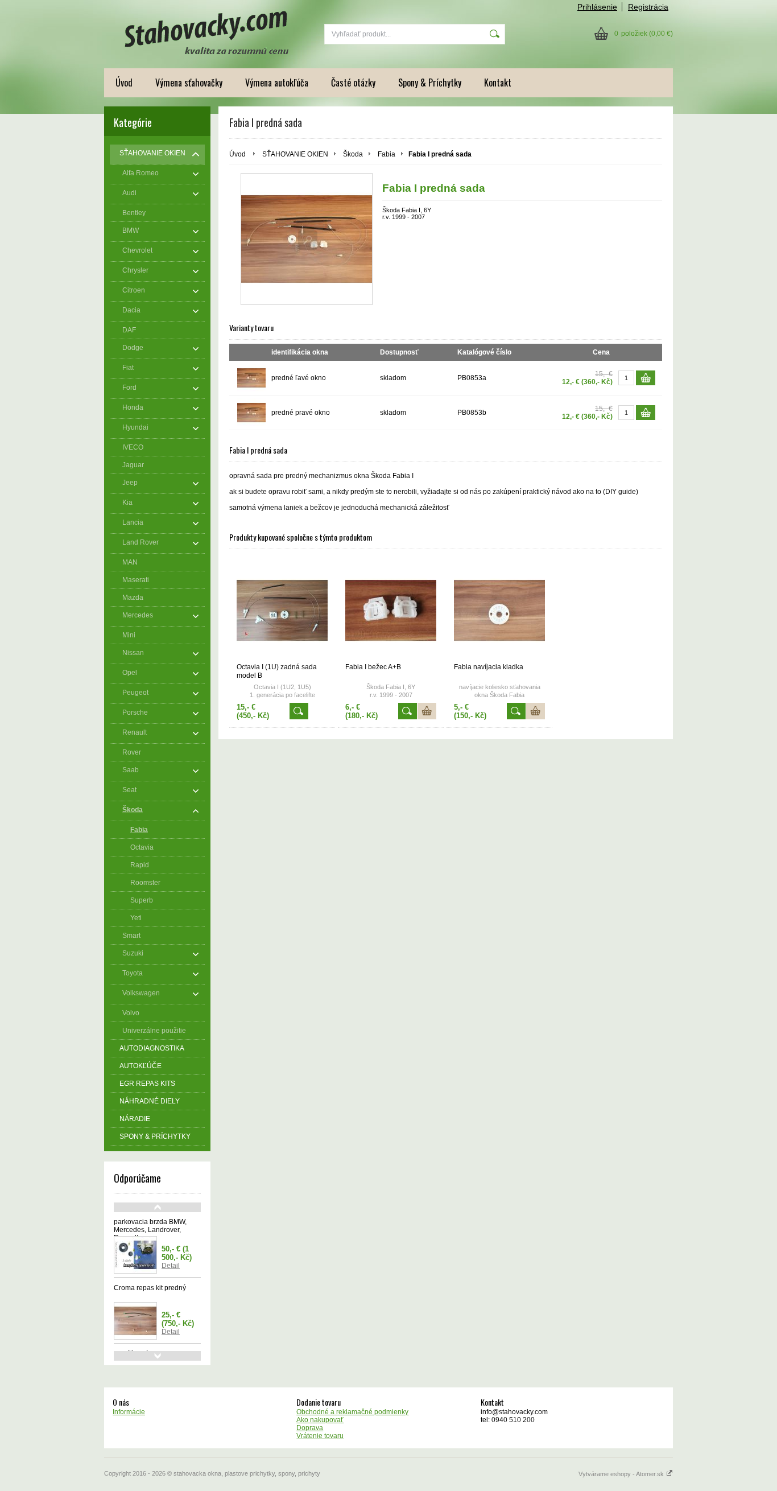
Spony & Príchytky (429, 82)
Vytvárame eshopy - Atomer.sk (622, 1474)
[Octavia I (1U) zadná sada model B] (282, 610)
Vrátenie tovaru (320, 1436)
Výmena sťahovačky (188, 82)
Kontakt (497, 82)
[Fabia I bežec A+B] (390, 610)
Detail (171, 1266)
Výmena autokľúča (276, 82)
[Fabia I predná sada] (307, 239)
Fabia (386, 154)
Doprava (309, 1428)
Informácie (129, 1412)
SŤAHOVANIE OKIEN (295, 154)
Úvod (124, 82)
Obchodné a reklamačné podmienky (352, 1412)
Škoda (353, 154)
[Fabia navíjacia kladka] (499, 610)
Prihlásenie (597, 6)
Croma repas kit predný (150, 1288)
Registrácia (648, 6)
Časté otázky (353, 82)
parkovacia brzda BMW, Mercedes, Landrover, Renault (150, 1230)
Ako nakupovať (320, 1420)
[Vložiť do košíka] (645, 377)
